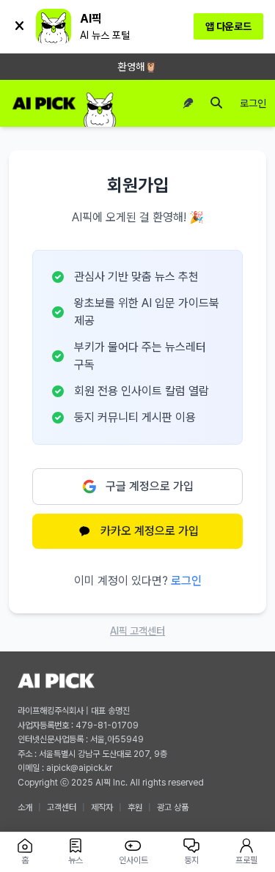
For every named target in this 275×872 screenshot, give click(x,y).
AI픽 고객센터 (137, 631)
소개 (25, 807)
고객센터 (61, 807)
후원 (135, 807)
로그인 (253, 103)
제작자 (102, 807)
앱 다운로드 (228, 26)
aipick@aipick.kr (79, 768)
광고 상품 (172, 807)
